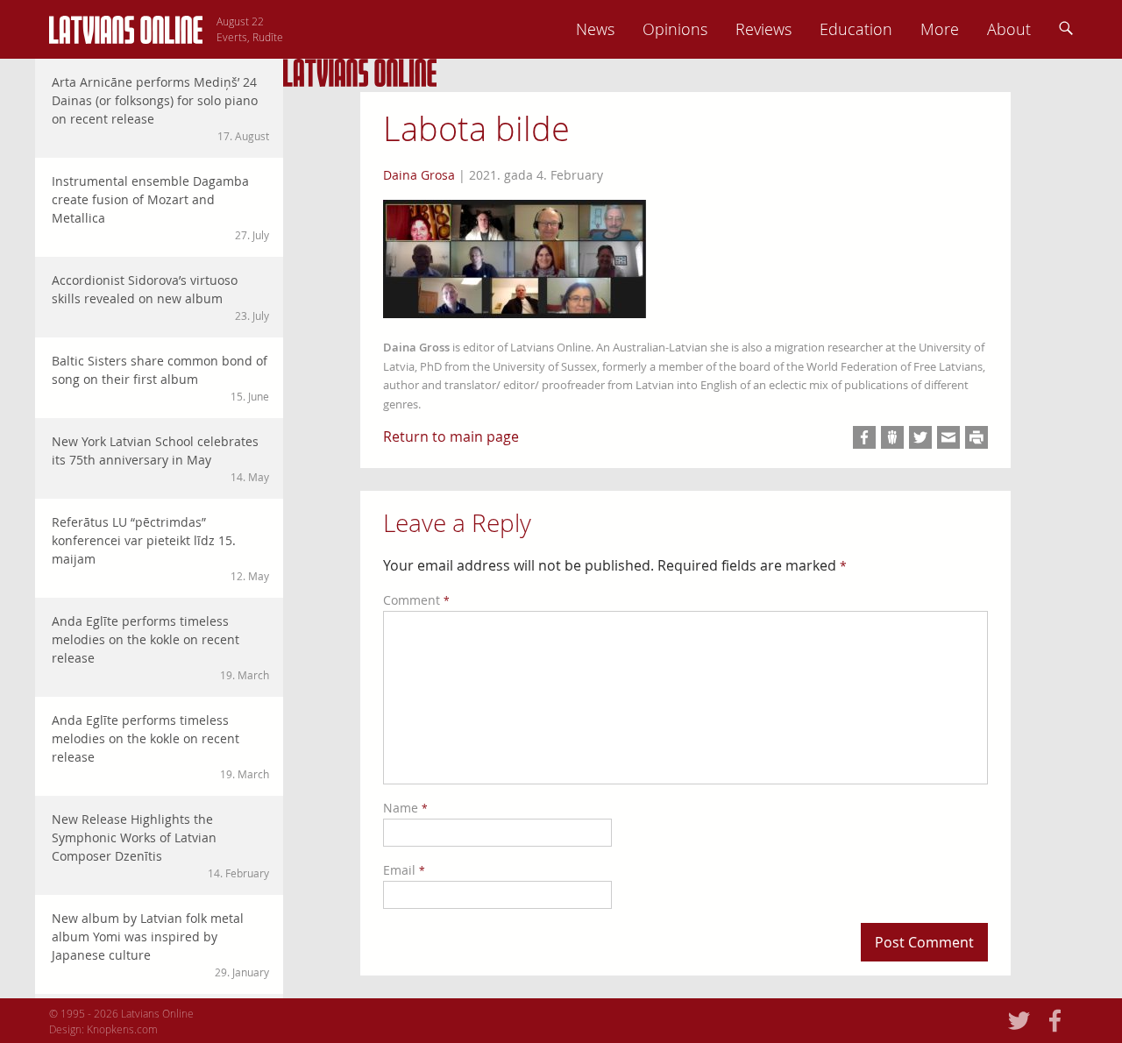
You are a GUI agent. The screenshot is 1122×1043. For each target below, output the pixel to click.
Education (856, 28)
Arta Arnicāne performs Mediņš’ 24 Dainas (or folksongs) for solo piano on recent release (160, 108)
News (595, 28)
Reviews (763, 28)
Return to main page (451, 436)
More (939, 28)
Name (405, 807)
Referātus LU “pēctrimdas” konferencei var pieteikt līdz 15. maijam (160, 548)
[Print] (976, 437)
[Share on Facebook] (864, 437)
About (1009, 28)
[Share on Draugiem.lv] (892, 437)
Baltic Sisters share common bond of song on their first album (160, 377)
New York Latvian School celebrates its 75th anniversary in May (160, 458)
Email (404, 870)
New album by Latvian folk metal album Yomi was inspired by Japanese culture (160, 944)
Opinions (675, 28)
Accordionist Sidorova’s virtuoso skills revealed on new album (160, 297)
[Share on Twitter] (920, 437)
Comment (416, 600)
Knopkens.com (122, 1029)
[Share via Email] (948, 437)
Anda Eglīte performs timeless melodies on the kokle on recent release (160, 647)
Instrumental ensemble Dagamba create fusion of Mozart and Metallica (160, 207)
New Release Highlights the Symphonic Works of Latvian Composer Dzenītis (160, 845)
